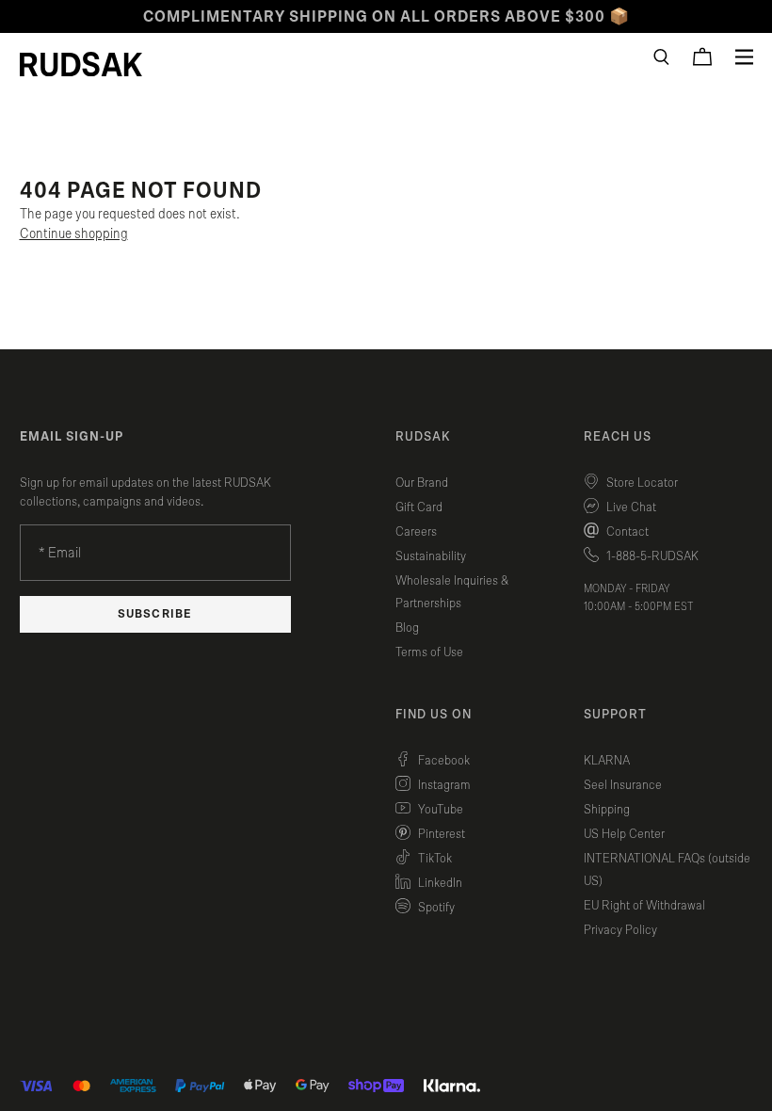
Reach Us (617, 436)
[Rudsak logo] (81, 64)
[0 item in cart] (702, 56)
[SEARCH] (661, 57)
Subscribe (154, 614)
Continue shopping (74, 234)
